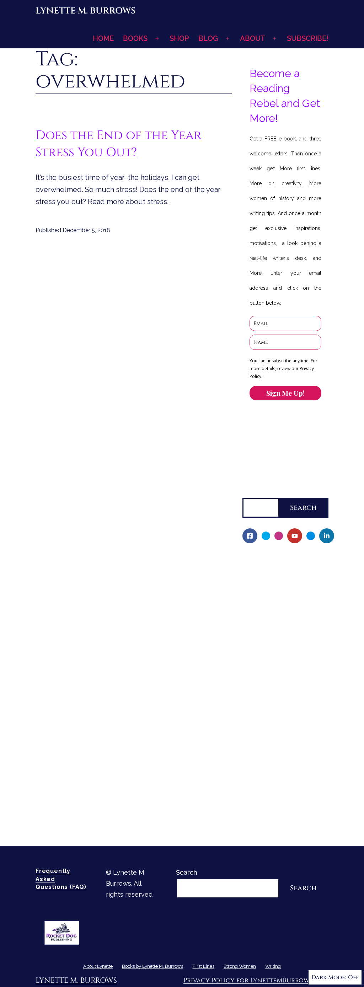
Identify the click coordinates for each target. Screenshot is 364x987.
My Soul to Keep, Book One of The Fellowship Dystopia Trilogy (281, 633)
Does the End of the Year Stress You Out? (119, 144)
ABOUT (252, 38)
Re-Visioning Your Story (282, 827)
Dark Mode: (328, 977)
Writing (253, 766)
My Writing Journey (276, 572)
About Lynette (264, 560)
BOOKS (135, 38)
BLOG (208, 38)
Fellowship (263, 608)
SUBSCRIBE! (307, 38)
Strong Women (265, 754)
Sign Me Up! (285, 393)
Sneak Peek (265, 730)
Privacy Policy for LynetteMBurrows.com (255, 980)
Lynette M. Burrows (85, 11)
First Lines (258, 742)
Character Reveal (273, 669)
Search (253, 492)
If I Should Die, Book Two (285, 657)
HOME (103, 38)
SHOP (179, 38)
